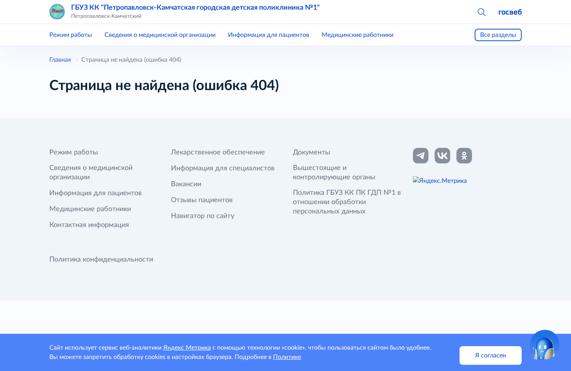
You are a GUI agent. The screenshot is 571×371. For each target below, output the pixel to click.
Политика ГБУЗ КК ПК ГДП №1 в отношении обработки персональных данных (347, 202)
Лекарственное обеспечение (218, 152)
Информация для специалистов (223, 168)
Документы (311, 152)
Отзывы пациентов (202, 200)
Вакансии (186, 184)
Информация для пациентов (268, 35)
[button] (481, 12)
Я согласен (490, 355)
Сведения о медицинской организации (160, 35)
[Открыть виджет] (544, 344)
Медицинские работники (357, 35)
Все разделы (498, 35)
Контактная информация (89, 225)
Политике (287, 357)
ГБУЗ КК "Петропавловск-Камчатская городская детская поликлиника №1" (195, 7)
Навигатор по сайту (202, 216)
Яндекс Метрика (187, 348)
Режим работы (70, 35)
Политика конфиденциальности (101, 259)
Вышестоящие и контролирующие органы (334, 173)
